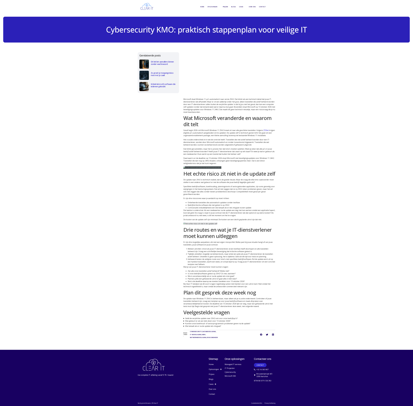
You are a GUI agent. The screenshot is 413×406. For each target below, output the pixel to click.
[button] (272, 7)
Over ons (252, 7)
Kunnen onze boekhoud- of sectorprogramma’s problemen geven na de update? (217, 323)
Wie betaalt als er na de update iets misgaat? (203, 326)
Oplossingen (212, 7)
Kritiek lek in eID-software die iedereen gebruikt (163, 85)
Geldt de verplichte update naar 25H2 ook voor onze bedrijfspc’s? (211, 318)
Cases (241, 7)
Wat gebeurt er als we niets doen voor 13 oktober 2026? (207, 321)
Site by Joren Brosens (144, 403)
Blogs (233, 7)
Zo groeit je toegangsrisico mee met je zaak (162, 74)
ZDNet (266, 130)
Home (202, 7)
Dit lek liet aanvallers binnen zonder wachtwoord (162, 63)
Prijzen (225, 7)
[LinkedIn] (259, 385)
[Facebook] (254, 385)
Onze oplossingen (234, 359)
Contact (262, 7)
